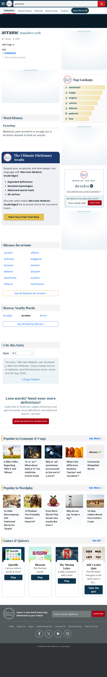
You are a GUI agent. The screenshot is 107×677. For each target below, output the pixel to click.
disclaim (35, 271)
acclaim (8, 252)
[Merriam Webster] (83, 174)
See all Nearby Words (29, 324)
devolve (82, 185)
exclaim (35, 277)
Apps (31, 626)
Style (6, 353)
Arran (43, 315)
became (8, 265)
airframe (9, 259)
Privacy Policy (76, 626)
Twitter (49, 634)
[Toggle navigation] (3, 4)
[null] (91, 186)
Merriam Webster (9, 613)
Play (13, 577)
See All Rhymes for (29, 293)
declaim (35, 265)
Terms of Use (91, 626)
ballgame (36, 259)
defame (8, 271)
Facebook (39, 634)
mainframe (37, 284)
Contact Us (60, 626)
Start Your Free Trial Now (23, 216)
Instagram (67, 634)
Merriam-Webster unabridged (30, 421)
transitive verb (30, 33)
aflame (35, 252)
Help (11, 626)
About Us (21, 626)
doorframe (10, 277)
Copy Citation (32, 379)
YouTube (58, 634)
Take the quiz (93, 589)
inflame (8, 284)
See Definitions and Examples (83, 191)
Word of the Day (83, 180)
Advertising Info (45, 626)
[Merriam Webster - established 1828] (9, 4)
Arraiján (7, 315)
